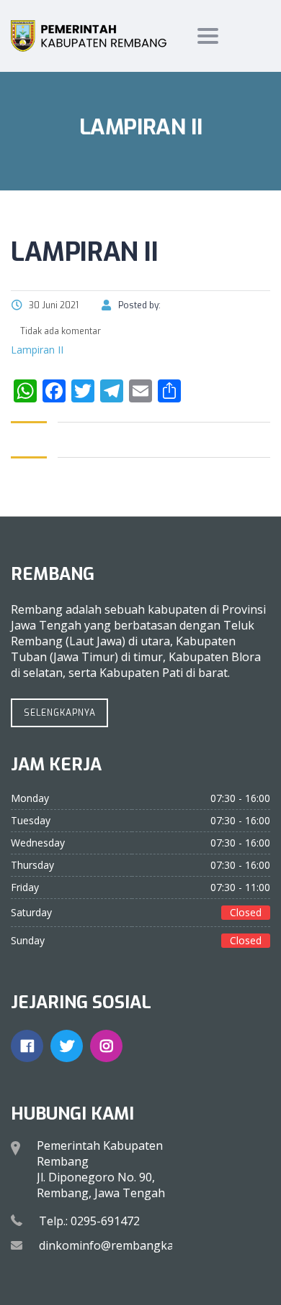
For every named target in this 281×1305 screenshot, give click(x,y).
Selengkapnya (60, 713)
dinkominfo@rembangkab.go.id (124, 1245)
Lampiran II (37, 349)
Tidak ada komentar (59, 331)
